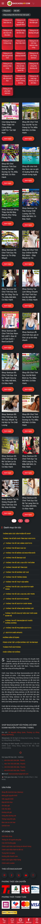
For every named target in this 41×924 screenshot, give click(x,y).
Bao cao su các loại (8, 822)
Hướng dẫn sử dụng (11, 637)
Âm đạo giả (6, 806)
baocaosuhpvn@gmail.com (18, 774)
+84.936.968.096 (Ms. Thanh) (14, 767)
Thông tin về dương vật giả (17, 572)
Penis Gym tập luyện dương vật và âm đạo (20, 642)
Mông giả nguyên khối (9, 795)
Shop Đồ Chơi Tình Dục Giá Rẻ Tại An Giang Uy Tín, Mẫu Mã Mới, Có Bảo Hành (30, 127)
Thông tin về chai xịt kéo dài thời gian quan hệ (21, 614)
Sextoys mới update (14, 633)
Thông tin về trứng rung (16, 577)
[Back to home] (18, 3)
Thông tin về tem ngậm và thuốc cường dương (19, 622)
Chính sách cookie (8, 863)
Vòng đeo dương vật (9, 816)
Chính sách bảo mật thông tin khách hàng (16, 846)
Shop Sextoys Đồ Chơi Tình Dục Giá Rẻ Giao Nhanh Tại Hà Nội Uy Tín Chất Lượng (10, 419)
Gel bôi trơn (6, 826)
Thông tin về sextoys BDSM (17, 599)
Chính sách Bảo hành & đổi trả (12, 850)
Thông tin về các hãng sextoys (19, 543)
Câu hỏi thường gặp (9, 843)
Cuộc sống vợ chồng (11, 652)
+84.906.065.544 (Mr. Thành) (14, 760)
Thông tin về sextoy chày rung (19, 604)
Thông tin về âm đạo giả (16, 558)
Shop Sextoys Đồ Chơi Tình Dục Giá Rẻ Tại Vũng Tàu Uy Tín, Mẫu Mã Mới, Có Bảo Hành (10, 294)
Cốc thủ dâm (6, 809)
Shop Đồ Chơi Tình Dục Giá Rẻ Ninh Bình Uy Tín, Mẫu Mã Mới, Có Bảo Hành (30, 377)
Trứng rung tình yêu (8, 819)
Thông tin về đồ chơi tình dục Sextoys (19, 538)
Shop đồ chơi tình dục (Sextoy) (12, 792)
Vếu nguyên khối (7, 799)
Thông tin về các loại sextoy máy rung (19, 588)
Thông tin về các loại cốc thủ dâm (20, 563)
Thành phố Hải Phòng (12, 647)
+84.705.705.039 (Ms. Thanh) (14, 764)
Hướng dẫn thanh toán (10, 856)
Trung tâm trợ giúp (8, 853)
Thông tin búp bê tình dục (16, 567)
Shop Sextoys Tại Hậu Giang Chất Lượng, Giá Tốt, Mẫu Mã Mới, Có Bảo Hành (29, 213)
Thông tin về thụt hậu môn (17, 582)
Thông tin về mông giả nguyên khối (20, 553)
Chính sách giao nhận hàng (11, 860)
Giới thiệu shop (7, 836)
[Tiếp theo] (27, 521)
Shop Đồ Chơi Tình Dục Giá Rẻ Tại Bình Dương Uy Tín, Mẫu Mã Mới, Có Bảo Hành (30, 419)
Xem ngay (7, 139)
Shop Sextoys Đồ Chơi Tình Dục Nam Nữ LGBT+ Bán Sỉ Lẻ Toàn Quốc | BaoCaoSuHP (10, 336)
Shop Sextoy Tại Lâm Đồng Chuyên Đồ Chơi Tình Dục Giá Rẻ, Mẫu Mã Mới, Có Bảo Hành (30, 294)
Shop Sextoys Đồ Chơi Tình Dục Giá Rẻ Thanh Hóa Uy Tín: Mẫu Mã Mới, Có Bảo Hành (9, 377)
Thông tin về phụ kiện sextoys (18, 628)
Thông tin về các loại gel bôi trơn (20, 594)
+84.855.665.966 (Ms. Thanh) (14, 770)
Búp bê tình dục (7, 802)
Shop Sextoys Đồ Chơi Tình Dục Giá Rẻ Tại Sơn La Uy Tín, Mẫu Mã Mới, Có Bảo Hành (9, 461)
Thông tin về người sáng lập (11, 840)
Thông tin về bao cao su (16, 548)
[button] (3, 3)
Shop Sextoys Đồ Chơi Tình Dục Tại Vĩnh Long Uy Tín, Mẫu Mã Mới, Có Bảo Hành (29, 461)
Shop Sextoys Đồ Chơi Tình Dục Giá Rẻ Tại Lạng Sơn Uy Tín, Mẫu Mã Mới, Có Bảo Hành (30, 503)
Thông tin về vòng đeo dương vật (20, 608)
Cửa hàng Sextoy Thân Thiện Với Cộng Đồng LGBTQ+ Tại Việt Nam (9, 127)
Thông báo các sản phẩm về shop (17, 534)
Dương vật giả (7, 812)
